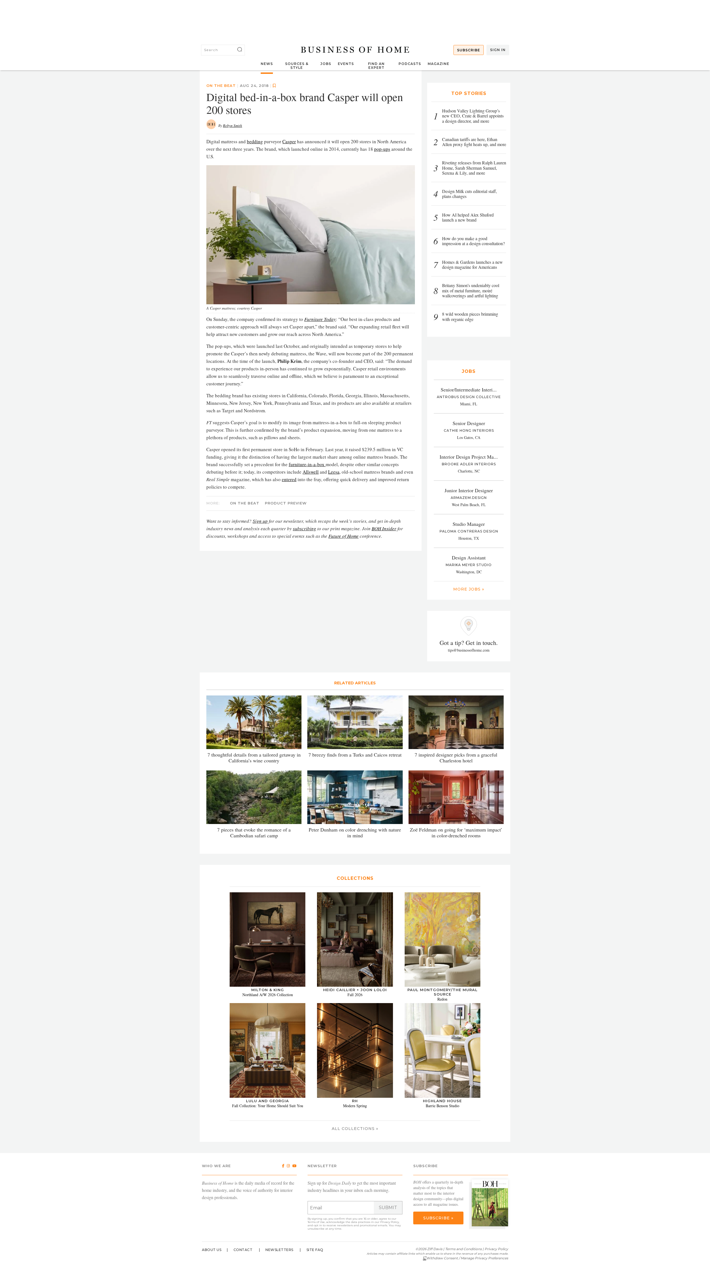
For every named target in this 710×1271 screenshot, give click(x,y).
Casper (289, 141)
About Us (211, 1250)
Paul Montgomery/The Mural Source (442, 992)
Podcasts (410, 64)
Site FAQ (314, 1250)
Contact (243, 1250)
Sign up (260, 521)
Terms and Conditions (463, 1249)
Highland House (442, 1101)
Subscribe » (438, 1217)
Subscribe (468, 50)
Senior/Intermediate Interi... (469, 389)
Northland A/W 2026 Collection (267, 994)
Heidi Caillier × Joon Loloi (355, 990)
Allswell (311, 472)
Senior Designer (469, 423)
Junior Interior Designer (469, 490)
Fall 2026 (355, 994)
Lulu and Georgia (267, 1101)
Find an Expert (376, 66)
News (267, 64)
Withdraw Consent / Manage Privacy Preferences (467, 1258)
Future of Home (343, 536)
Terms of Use (316, 1222)
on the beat (221, 85)
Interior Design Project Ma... (469, 456)
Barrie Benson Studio (442, 1105)
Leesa (333, 472)
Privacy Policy (389, 1222)
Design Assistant (469, 557)
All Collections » (355, 1128)
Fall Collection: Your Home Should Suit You (267, 1105)
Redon (442, 999)
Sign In (498, 50)
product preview (286, 503)
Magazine (438, 64)
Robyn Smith (232, 125)
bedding (255, 141)
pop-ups (382, 149)
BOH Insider (384, 528)
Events (346, 64)
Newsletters (279, 1250)
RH (355, 1101)
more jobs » (468, 589)
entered (289, 479)
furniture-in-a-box (307, 464)
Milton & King (267, 990)
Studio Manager (469, 524)
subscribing (304, 528)
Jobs (325, 64)
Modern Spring (355, 1105)
